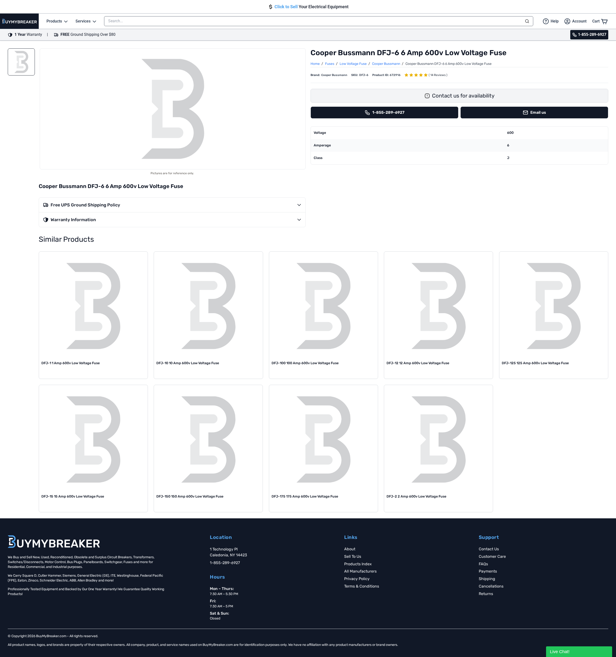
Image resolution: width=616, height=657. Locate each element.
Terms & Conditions (361, 586)
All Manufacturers (360, 571)
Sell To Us (352, 556)
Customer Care (492, 556)
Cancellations (491, 586)
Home (315, 64)
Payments (488, 571)
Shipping (487, 578)
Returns (486, 593)
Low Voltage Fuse (353, 64)
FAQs (483, 564)
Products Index (358, 564)
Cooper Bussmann (386, 64)
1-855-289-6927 (225, 562)
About (349, 549)
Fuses (330, 64)
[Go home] (54, 541)
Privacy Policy (357, 578)
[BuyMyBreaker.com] (19, 21)
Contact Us (489, 549)
